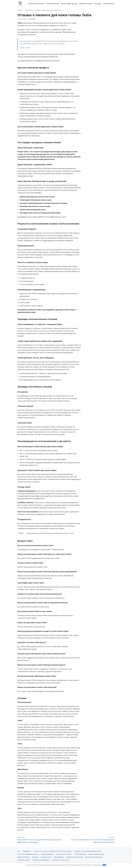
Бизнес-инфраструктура (69, 4)
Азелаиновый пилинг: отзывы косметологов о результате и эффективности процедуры (40, 839)
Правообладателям (47, 854)
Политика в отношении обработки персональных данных (52, 851)
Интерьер (97, 4)
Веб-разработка (59, 857)
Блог (19, 851)
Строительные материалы (40, 860)
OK (104, 865)
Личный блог (29, 10)
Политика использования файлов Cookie (87, 851)
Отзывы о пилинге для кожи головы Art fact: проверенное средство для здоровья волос (92, 839)
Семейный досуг (108, 4)
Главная (20, 10)
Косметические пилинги (36, 4)
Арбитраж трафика (24, 860)
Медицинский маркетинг (74, 857)
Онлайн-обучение (53, 4)
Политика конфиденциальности (28, 854)
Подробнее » (27, 851)
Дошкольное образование (93, 857)
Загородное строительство (60, 860)
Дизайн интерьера (85, 4)
